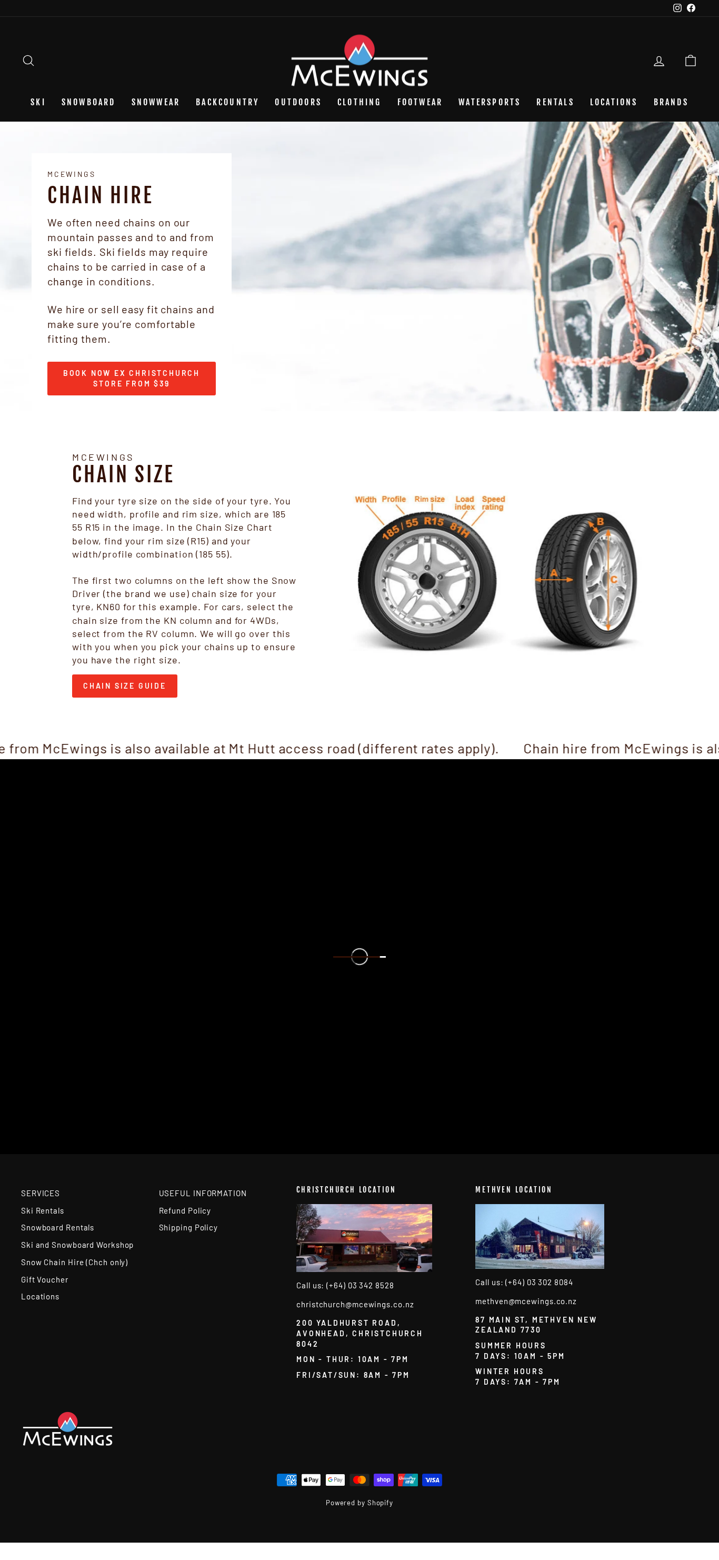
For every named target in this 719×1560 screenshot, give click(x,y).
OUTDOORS (298, 102)
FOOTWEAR (420, 102)
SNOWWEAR (156, 102)
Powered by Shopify (359, 1502)
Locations (614, 102)
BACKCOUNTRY (227, 102)
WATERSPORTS (489, 102)
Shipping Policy (188, 1227)
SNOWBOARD (89, 102)
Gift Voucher (44, 1279)
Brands (671, 102)
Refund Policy (185, 1210)
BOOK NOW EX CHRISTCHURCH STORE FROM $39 (131, 378)
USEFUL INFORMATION (203, 1193)
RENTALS (555, 102)
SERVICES (40, 1193)
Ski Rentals (42, 1210)
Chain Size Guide (124, 685)
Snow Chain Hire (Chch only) (74, 1262)
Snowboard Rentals (57, 1227)
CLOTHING (359, 102)
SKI (38, 102)
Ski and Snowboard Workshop (77, 1244)
